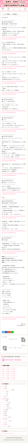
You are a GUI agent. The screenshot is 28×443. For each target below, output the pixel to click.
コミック (4, 393)
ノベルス (24, 323)
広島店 (4, 422)
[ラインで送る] (12, 332)
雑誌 (4, 415)
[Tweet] (3, 332)
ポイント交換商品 (6, 408)
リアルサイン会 (6, 420)
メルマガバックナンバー (7, 389)
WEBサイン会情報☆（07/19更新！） (9, 379)
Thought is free (21, 439)
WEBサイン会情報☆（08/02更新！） (9, 371)
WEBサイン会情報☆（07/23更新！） (9, 377)
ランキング (4, 391)
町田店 (4, 424)
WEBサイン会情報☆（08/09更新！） (9, 368)
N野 (25, 325)
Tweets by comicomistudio (7, 433)
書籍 (4, 413)
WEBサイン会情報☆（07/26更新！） (9, 375)
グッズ (4, 400)
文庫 (4, 397)
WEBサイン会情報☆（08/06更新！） (9, 369)
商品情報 (3, 399)
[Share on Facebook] (6, 332)
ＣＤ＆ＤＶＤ (5, 417)
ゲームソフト (5, 402)
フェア (3, 388)
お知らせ (3, 386)
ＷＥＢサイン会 (5, 426)
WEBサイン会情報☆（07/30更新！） (9, 373)
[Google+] (9, 332)
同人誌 (4, 409)
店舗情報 (3, 419)
